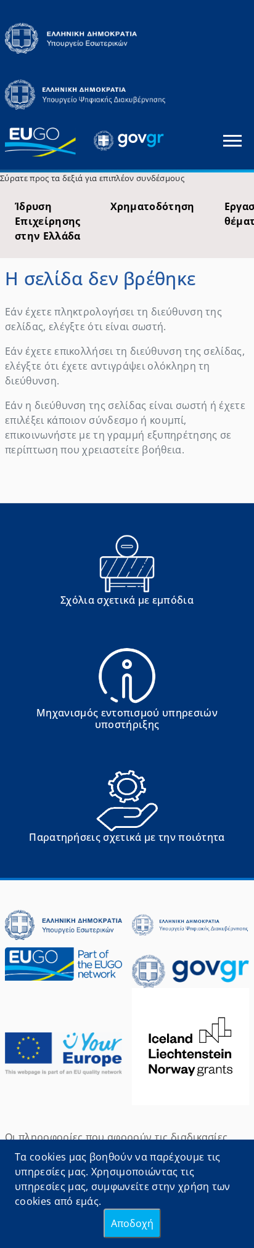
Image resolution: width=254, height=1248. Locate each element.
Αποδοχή (132, 1223)
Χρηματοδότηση (152, 206)
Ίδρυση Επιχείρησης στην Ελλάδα (48, 221)
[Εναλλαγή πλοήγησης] (232, 140)
